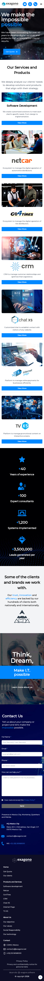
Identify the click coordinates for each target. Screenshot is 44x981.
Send (22, 806)
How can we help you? (11, 772)
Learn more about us (22, 687)
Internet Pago (9, 907)
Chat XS (6, 903)
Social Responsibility (11, 930)
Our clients (7, 876)
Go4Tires (7, 895)
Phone (5, 760)
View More (22, 123)
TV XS (5, 911)
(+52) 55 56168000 (14, 953)
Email (4, 749)
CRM (5, 899)
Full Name (6, 737)
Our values (7, 926)
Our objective (8, 922)
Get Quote (7, 872)
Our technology (9, 934)
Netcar (6, 891)
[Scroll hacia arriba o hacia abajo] (40, 977)
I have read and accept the (19, 800)
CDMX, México (13, 945)
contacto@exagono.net (16, 836)
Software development (13, 886)
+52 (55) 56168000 (17, 843)
